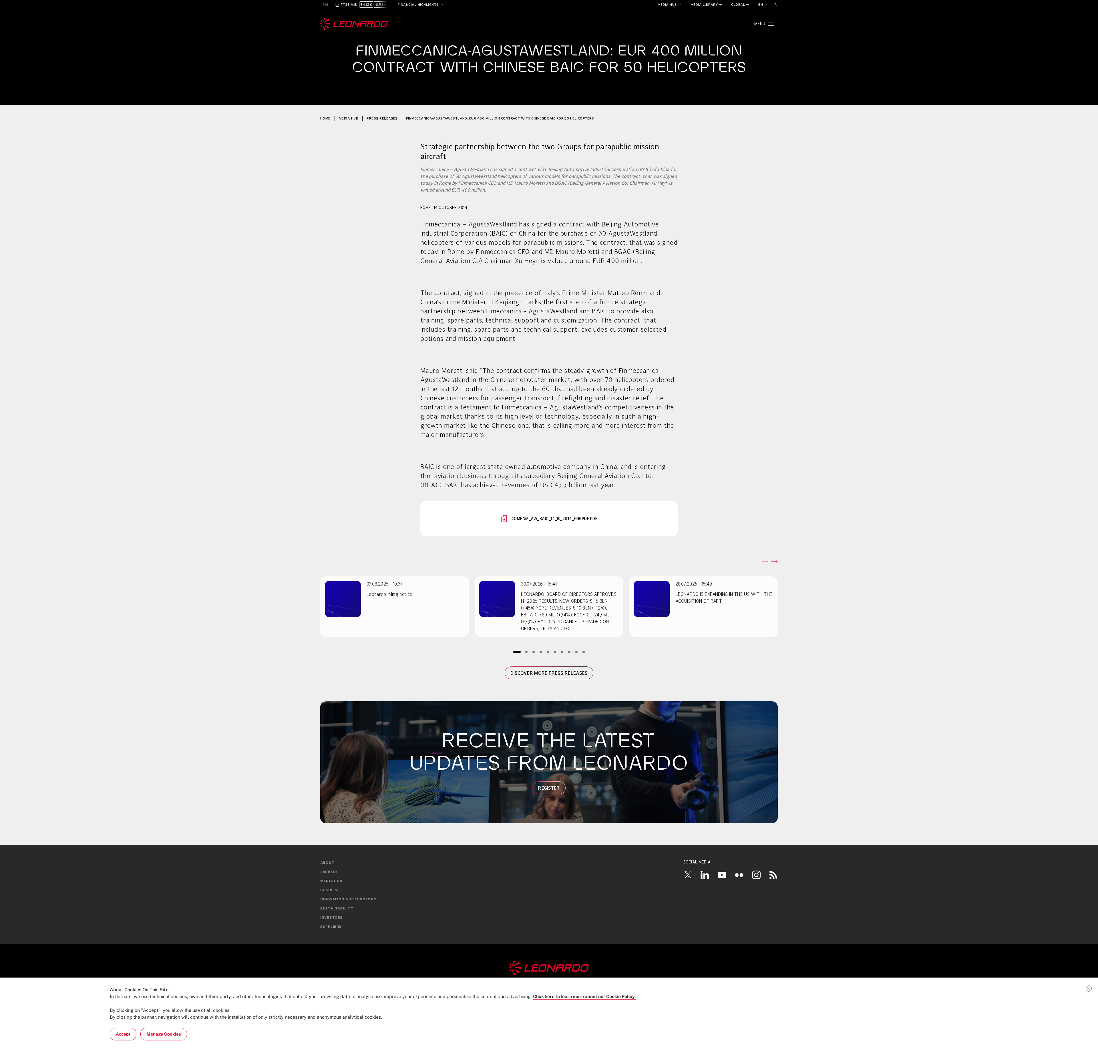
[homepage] (354, 24)
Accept (123, 1034)
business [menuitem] (330, 890)
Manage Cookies (163, 1034)
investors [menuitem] (331, 917)
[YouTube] (722, 875)
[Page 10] (583, 651)
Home (325, 118)
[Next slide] (774, 561)
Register (549, 788)
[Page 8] (569, 651)
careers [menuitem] (329, 872)
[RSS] (773, 875)
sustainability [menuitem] (336, 908)
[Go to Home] (549, 968)
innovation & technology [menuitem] (348, 899)
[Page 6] (555, 651)
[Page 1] (517, 651)
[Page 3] (533, 651)
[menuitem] (669, 4)
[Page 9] (576, 651)
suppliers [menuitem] (330, 927)
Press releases (382, 118)
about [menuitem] (327, 863)
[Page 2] (526, 651)
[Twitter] (687, 875)
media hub (348, 118)
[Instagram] (756, 875)
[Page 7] (562, 651)
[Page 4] (540, 651)
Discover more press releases (549, 673)
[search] (775, 4)
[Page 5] (548, 651)
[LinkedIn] (705, 875)
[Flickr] (739, 875)
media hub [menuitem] (331, 881)
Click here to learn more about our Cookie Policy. (584, 996)
